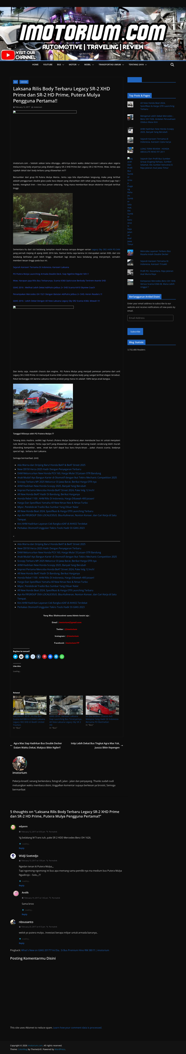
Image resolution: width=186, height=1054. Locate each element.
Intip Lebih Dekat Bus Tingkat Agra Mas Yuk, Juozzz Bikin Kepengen (95, 745)
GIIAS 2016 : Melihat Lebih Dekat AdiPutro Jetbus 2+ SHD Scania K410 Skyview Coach (54, 287)
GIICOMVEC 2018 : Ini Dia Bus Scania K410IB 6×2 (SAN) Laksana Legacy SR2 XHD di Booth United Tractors (29, 720)
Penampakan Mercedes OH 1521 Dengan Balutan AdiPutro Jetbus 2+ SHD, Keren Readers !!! (57, 294)
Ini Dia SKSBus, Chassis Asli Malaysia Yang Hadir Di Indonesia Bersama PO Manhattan (102, 719)
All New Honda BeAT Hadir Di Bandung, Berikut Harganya (48, 494)
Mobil (87, 64)
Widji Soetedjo (28, 856)
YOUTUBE (47, 64)
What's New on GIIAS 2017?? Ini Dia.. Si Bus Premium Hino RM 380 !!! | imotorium (65, 950)
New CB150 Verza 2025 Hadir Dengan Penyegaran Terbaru (49, 469)
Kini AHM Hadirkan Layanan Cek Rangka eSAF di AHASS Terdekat (52, 523)
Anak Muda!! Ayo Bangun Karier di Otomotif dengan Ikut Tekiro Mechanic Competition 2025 (67, 477)
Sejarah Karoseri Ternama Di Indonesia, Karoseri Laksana (41, 267)
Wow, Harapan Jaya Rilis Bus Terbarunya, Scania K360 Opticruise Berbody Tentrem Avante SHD (59, 280)
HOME (35, 64)
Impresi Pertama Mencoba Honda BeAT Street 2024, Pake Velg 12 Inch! (55, 490)
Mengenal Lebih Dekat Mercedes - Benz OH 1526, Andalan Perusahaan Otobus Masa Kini (158, 119)
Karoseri (24, 82)
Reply (21, 848)
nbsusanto (26, 922)
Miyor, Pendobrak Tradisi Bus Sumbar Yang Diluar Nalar (48, 507)
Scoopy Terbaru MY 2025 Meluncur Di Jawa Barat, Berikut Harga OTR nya (56, 481)
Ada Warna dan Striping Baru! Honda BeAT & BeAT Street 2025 (51, 465)
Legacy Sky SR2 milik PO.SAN (106, 249)
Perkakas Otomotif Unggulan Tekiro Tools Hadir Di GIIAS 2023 (51, 528)
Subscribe (135, 331)
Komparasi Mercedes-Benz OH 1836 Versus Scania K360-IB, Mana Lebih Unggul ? (157, 283)
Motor (72, 64)
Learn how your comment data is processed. (77, 1027)
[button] (62, 65)
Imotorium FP (72, 643)
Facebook (134, 79)
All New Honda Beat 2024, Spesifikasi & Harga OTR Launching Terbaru (55, 511)
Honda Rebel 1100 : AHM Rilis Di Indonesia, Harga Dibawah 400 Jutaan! (55, 498)
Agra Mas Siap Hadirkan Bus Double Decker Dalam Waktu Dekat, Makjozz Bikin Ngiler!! (38, 745)
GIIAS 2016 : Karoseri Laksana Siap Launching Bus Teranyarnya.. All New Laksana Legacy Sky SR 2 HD (66, 720)
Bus (59, 64)
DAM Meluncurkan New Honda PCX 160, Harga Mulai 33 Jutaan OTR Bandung (59, 473)
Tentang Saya (136, 64)
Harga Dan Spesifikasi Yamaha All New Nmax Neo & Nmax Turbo (52, 502)
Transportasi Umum (110, 64)
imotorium (38, 107)
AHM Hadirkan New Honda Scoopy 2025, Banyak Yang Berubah (51, 486)
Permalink (53, 831)
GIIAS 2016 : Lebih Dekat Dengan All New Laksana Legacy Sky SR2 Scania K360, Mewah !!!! (56, 300)
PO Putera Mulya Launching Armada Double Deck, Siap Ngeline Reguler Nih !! (51, 273)
